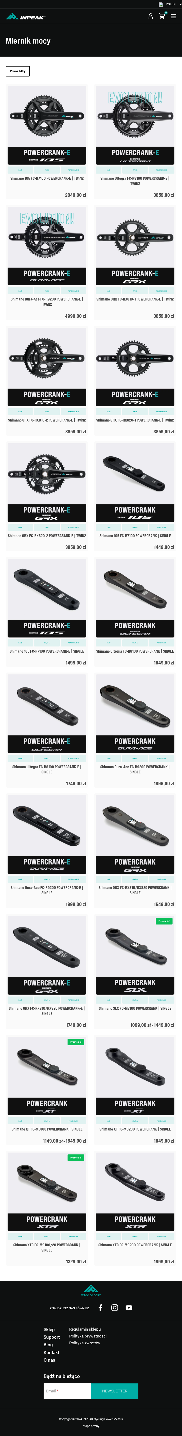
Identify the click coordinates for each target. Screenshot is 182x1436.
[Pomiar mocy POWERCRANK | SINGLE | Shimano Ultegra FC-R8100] (135, 612)
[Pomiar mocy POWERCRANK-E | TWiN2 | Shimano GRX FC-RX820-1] (135, 381)
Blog (48, 1344)
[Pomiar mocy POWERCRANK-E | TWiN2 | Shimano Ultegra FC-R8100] (135, 141)
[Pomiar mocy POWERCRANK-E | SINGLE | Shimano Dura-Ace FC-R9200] (47, 850)
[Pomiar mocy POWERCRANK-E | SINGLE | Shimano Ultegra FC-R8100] (47, 730)
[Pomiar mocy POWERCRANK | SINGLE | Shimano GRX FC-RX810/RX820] (135, 850)
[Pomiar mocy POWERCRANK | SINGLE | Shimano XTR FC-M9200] (135, 1208)
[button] (170, 4)
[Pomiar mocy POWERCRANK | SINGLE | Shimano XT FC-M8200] (135, 1090)
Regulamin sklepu (85, 1329)
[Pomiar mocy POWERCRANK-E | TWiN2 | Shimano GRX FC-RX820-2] (47, 496)
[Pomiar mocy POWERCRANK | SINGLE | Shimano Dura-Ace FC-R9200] (135, 730)
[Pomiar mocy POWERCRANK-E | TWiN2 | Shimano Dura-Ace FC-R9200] (47, 262)
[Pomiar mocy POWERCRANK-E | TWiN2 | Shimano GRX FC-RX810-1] (135, 262)
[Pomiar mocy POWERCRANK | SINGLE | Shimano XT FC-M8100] (47, 1090)
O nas (49, 1360)
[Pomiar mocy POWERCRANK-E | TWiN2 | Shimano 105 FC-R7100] (47, 141)
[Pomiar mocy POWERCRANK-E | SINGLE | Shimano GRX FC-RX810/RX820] (47, 971)
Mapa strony (91, 1426)
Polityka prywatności (88, 1336)
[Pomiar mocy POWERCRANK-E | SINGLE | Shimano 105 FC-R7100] (47, 612)
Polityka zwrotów (84, 1343)
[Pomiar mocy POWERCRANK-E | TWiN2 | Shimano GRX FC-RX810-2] (47, 381)
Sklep (49, 1329)
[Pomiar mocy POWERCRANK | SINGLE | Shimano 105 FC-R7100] (135, 496)
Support (52, 1337)
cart (162, 16)
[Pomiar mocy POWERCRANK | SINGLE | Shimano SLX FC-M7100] (135, 971)
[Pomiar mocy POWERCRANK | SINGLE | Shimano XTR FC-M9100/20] (47, 1208)
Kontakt (51, 1352)
